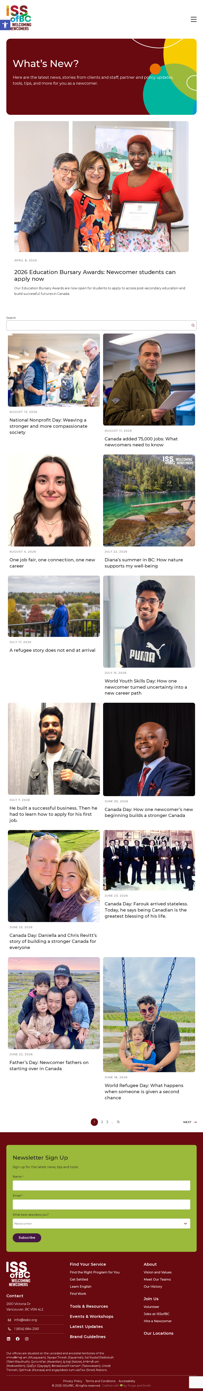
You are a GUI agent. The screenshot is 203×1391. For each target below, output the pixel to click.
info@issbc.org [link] (25, 1320)
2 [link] (102, 1122)
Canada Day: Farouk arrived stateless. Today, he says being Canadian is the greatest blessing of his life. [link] (146, 910)
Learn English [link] (80, 1286)
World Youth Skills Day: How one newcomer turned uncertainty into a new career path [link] (146, 687)
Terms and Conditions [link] (100, 1381)
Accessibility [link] (127, 1381)
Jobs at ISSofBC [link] (156, 1314)
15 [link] (118, 1122)
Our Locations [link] (158, 1333)
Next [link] (187, 1122)
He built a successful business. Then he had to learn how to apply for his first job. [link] (53, 814)
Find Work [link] (78, 1294)
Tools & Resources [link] (89, 1306)
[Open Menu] (194, 19)
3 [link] (107, 1122)
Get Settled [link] (79, 1279)
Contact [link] (14, 1295)
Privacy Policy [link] (72, 1381)
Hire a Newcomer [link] (158, 1321)
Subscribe (27, 1238)
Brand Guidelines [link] (88, 1336)
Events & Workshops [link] (91, 1316)
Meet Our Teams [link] (157, 1279)
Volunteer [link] (151, 1307)
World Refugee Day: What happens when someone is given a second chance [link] (144, 1092)
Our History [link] (153, 1286)
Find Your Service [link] (88, 1264)
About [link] (150, 1264)
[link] (5, 25)
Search (11, 318)
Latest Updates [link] (86, 1326)
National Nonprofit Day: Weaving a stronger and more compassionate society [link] (48, 426)
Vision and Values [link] (158, 1272)
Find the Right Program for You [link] (95, 1272)
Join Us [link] (151, 1298)
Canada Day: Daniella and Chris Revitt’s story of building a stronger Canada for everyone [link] (53, 941)
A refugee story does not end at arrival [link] (52, 650)
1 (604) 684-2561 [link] (26, 1329)
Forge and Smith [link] (139, 1385)
